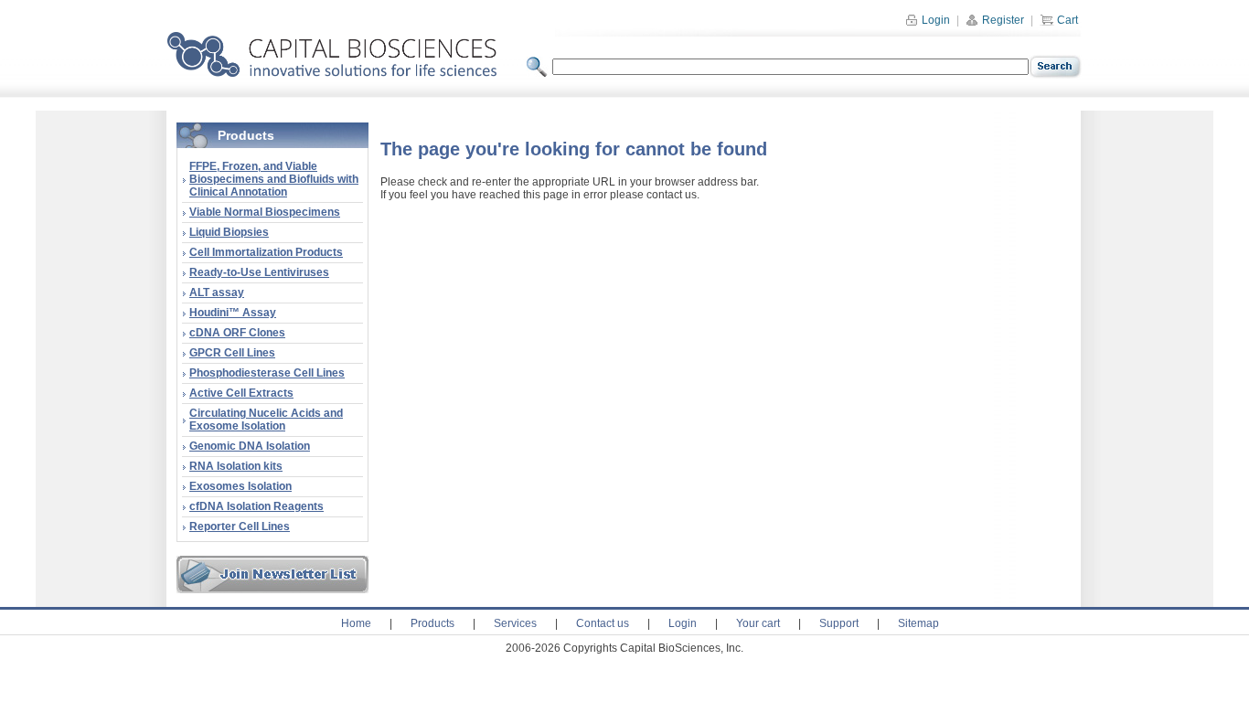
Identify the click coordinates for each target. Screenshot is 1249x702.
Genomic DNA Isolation (249, 446)
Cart (1066, 20)
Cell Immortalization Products (266, 252)
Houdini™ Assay (232, 312)
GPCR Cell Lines (232, 352)
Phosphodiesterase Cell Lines (267, 373)
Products (432, 623)
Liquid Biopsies (229, 232)
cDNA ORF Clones (237, 332)
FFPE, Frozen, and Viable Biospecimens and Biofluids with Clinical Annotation (273, 179)
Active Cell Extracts (241, 393)
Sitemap (918, 623)
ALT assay (216, 292)
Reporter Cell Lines (239, 526)
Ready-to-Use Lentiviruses (259, 272)
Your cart (758, 623)
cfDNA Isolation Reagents (256, 506)
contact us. (672, 194)
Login (934, 20)
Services (515, 623)
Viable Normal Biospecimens (264, 212)
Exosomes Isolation (240, 486)
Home (356, 623)
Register (1001, 20)
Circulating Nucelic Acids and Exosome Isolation (266, 419)
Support (839, 623)
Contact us (602, 623)
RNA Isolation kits (236, 466)
